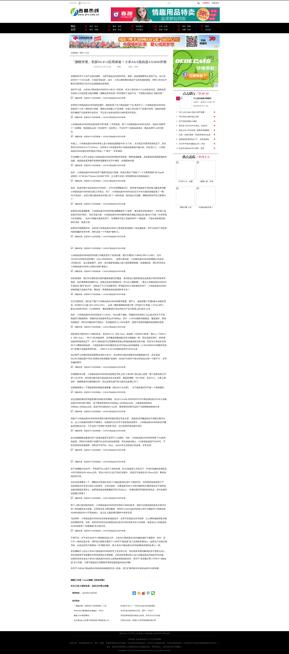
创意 (119, 26)
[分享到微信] (153, 593)
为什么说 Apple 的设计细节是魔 (191, 112)
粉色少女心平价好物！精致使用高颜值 (194, 130)
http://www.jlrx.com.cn (146, 650)
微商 (207, 26)
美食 (161, 30)
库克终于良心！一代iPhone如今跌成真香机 (137, 606)
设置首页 (215, 3)
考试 (119, 30)
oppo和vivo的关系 (89, 593)
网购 (189, 26)
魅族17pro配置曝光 (81, 615)
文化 (166, 26)
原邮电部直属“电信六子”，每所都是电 (194, 139)
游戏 (114, 30)
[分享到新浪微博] (144, 593)
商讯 (184, 26)
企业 (161, 26)
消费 (184, 30)
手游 (166, 30)
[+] (207, 106)
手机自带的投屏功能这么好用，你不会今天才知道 (140, 615)
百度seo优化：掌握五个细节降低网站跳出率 (138, 620)
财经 (91, 30)
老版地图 (148, 633)
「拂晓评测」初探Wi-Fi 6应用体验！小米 (90, 606)
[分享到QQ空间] (139, 593)
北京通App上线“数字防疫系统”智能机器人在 (91, 620)
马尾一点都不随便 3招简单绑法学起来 (195, 135)
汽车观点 (139, 30)
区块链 (208, 30)
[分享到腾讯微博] (148, 593)
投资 (189, 30)
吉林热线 (72, 3)
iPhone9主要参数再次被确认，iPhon (89, 611)
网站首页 (123, 633)
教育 (114, 26)
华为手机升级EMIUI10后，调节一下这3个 (137, 611)
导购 (96, 30)
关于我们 (131, 633)
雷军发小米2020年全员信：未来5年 (193, 126)
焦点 (96, 26)
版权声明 (157, 633)
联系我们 (140, 633)
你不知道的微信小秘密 (188, 121)
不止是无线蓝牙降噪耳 (202, 98)
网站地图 (166, 633)
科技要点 (139, 26)
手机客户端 (85, 3)
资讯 (91, 26)
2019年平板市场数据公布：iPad (192, 144)
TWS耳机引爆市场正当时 (189, 117)
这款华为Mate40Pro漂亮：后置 (191, 148)
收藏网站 (206, 3)
